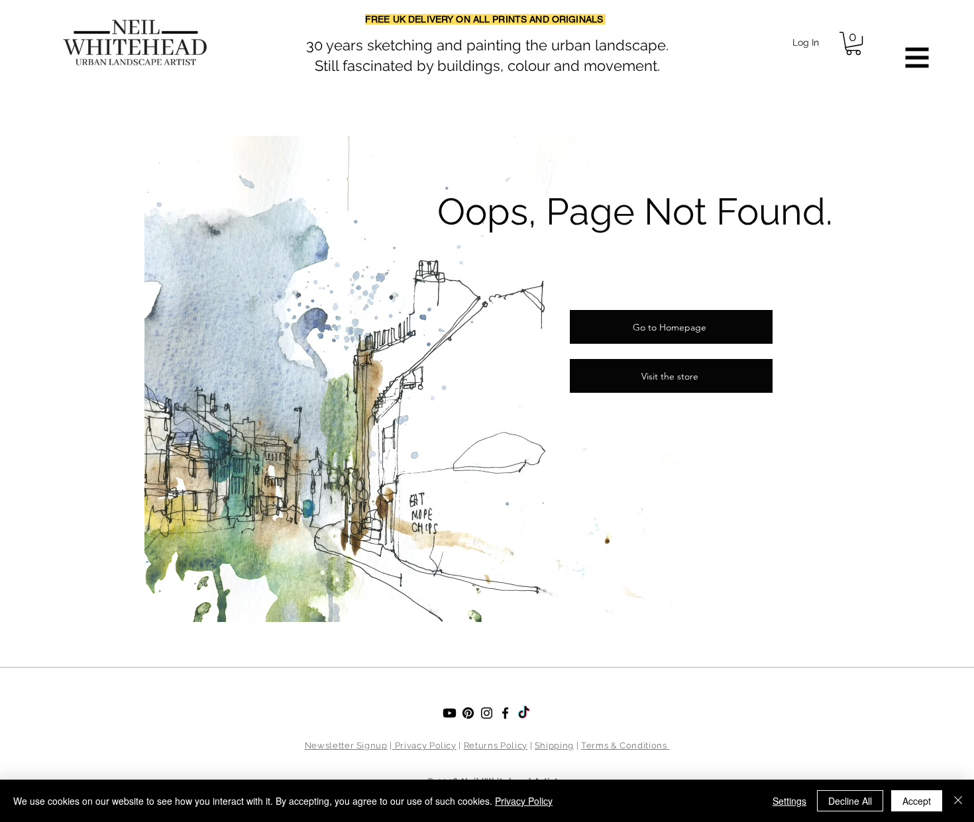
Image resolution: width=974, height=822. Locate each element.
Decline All (850, 800)
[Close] (958, 800)
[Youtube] (449, 713)
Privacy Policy (424, 745)
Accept (916, 800)
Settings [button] (789, 800)
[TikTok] (523, 713)
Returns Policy (495, 745)
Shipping (554, 745)
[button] (853, 43)
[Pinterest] (468, 713)
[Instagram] (486, 713)
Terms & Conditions (625, 745)
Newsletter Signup (346, 745)
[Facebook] (505, 713)
